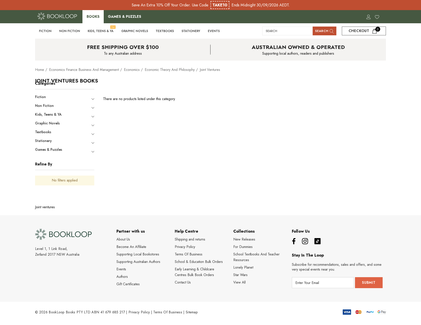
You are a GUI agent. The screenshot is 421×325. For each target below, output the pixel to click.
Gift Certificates (128, 284)
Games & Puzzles (124, 16)
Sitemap (192, 312)
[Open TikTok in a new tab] (317, 241)
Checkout (364, 30)
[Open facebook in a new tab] (293, 241)
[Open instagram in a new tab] (304, 241)
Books (93, 16)
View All (239, 282)
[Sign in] (368, 17)
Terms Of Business (167, 312)
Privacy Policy (139, 312)
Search (322, 31)
